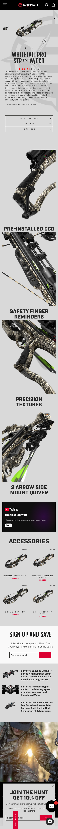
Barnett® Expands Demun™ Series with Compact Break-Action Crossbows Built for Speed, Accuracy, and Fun (36, 675)
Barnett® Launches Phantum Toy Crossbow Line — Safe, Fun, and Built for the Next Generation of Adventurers (37, 706)
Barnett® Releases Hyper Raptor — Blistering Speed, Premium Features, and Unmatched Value (36, 691)
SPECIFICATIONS (29, 118)
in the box (29, 129)
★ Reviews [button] (15, 820)
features (29, 124)
